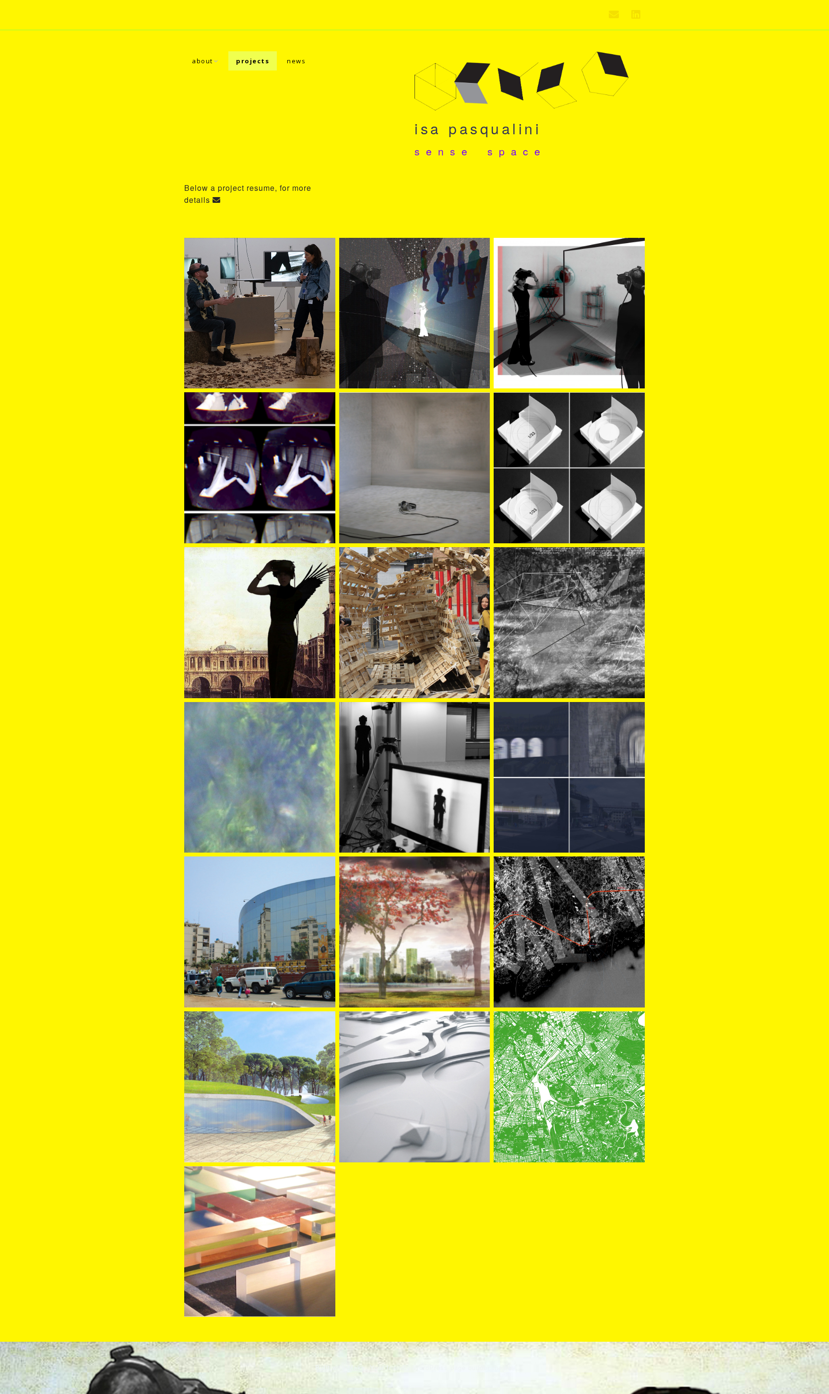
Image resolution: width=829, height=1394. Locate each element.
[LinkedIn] (636, 15)
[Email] (616, 15)
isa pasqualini (477, 128)
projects (252, 61)
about (202, 61)
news (296, 61)
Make (356, 1367)
